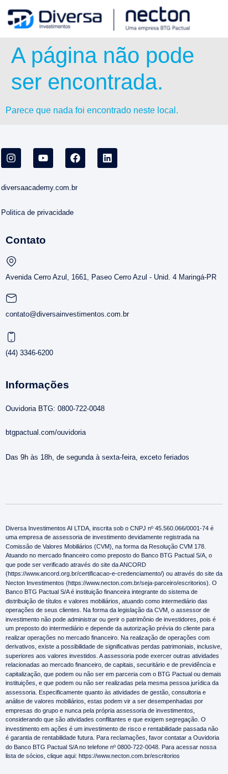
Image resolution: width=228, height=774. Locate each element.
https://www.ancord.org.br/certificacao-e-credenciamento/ (85, 573)
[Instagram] (11, 158)
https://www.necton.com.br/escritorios (128, 755)
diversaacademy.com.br (39, 187)
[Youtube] (43, 158)
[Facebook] (75, 158)
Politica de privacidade (37, 212)
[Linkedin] (107, 158)
